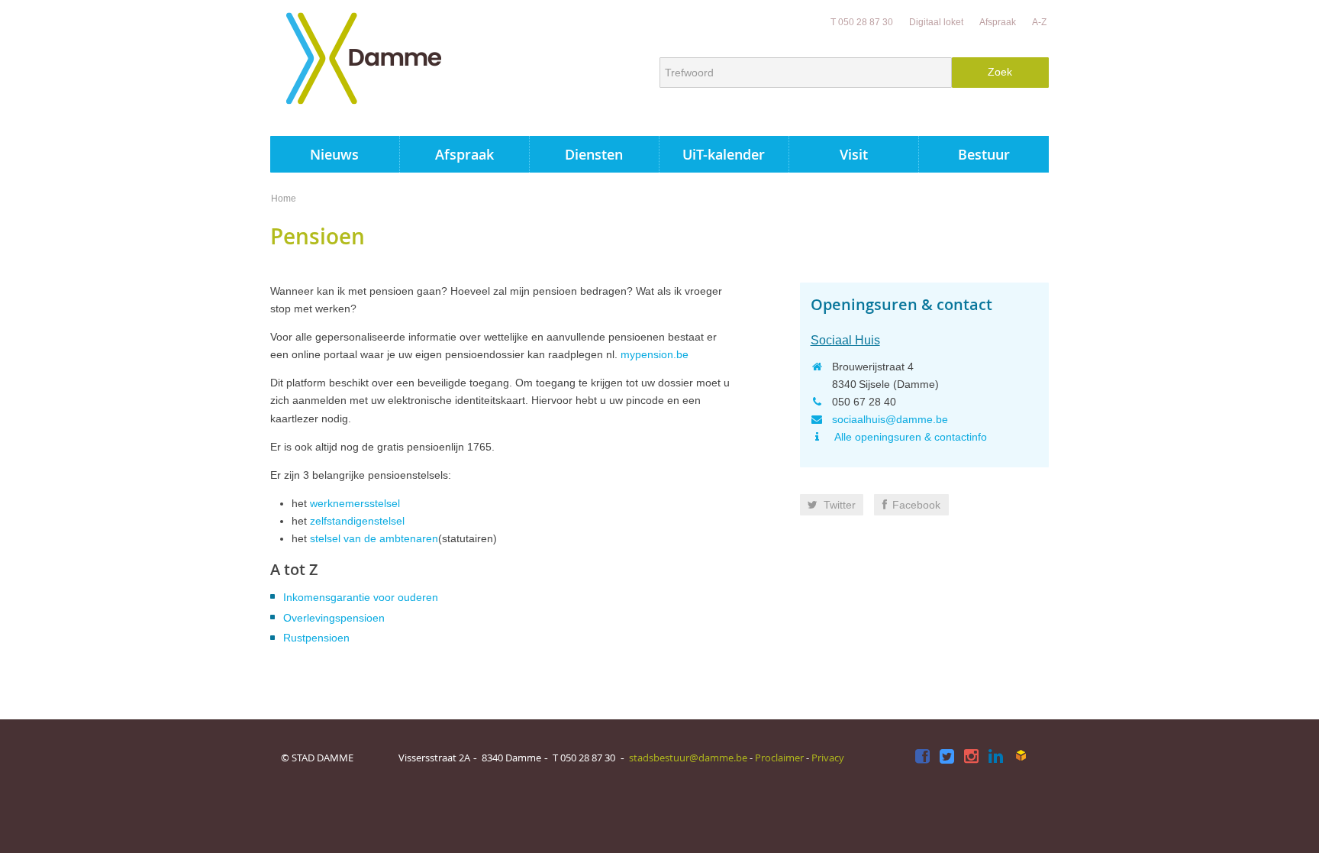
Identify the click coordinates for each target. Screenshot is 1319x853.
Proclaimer (779, 757)
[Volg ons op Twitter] (947, 757)
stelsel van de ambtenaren (374, 538)
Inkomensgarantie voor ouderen (360, 597)
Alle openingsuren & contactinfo (909, 437)
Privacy (827, 757)
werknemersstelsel (355, 503)
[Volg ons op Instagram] (971, 757)
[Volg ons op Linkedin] (995, 757)
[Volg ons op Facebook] (922, 757)
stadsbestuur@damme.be (688, 757)
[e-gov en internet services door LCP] (1020, 755)
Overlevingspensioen (334, 618)
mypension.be (655, 354)
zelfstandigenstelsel (357, 521)
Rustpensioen (316, 638)
